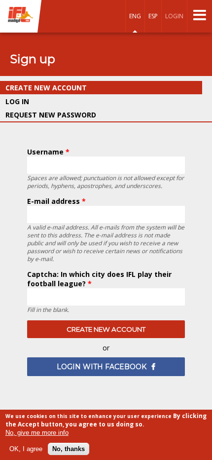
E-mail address (56, 201)
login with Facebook (101, 366)
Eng (135, 16)
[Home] (21, 15)
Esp (153, 16)
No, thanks (68, 449)
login (174, 16)
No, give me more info (37, 432)
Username (48, 151)
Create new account (69, 87)
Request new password (50, 114)
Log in (17, 101)
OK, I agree (25, 449)
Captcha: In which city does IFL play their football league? (99, 278)
